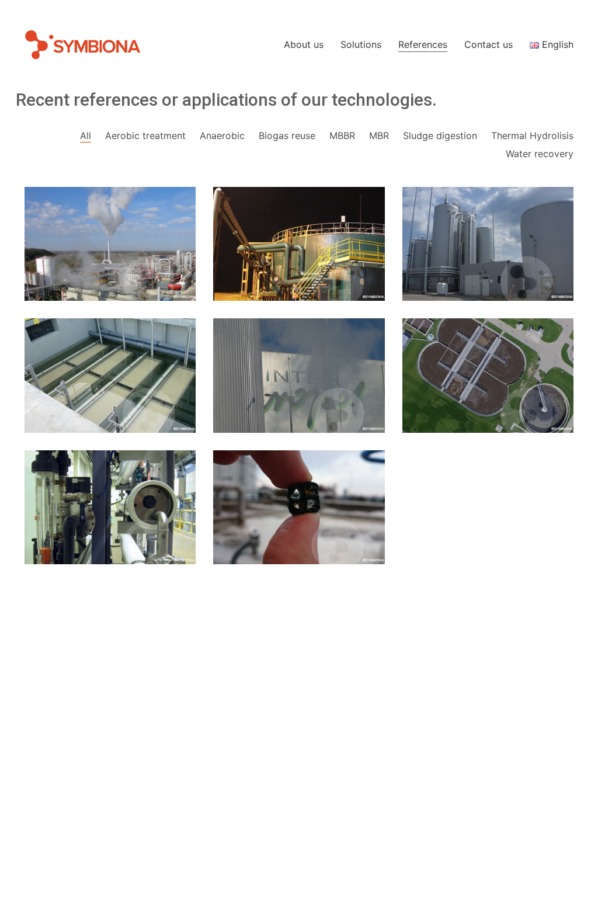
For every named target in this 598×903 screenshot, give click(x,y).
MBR (379, 135)
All (85, 135)
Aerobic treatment (145, 135)
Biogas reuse (287, 135)
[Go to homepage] (83, 45)
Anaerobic (222, 135)
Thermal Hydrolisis (532, 135)
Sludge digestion (440, 135)
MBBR (342, 135)
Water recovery (539, 153)
